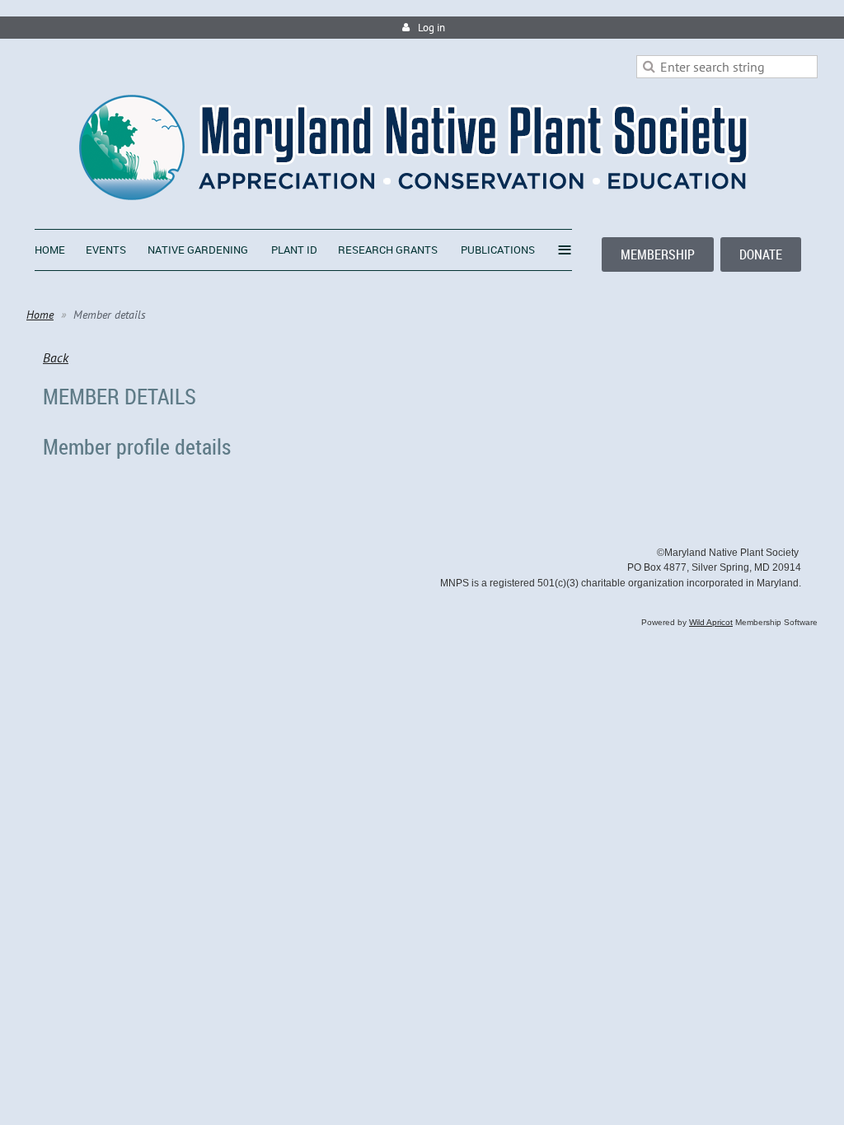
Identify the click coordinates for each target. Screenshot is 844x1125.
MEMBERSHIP (658, 254)
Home (40, 314)
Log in (431, 28)
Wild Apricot (711, 622)
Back (55, 357)
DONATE (760, 254)
